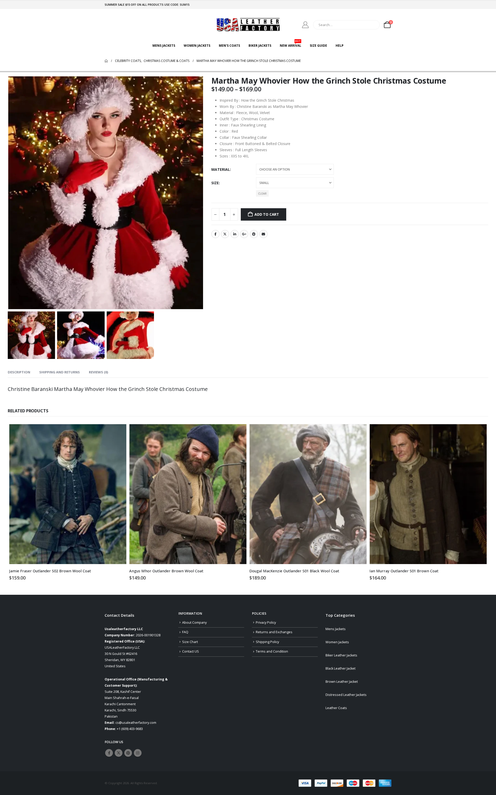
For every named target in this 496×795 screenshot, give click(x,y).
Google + (244, 234)
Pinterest (254, 234)
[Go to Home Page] (106, 61)
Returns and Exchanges (274, 632)
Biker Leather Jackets (341, 655)
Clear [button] (262, 193)
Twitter (225, 234)
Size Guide (318, 45)
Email (263, 234)
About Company (194, 622)
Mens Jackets (163, 45)
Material (220, 169)
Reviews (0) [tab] (98, 372)
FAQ (185, 632)
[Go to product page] (67, 494)
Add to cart (266, 214)
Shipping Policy (267, 642)
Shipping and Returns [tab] (59, 372)
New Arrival (290, 44)
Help (340, 45)
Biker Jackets (260, 45)
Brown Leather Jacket (342, 681)
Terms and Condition (272, 651)
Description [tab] (19, 372)
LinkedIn (234, 234)
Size (215, 182)
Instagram (138, 753)
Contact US (190, 651)
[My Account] (305, 24)
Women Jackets (197, 45)
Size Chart (190, 642)
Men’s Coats (229, 45)
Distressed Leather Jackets (346, 695)
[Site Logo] (248, 24)
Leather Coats (336, 708)
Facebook (215, 234)
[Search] (372, 24)
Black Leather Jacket (340, 668)
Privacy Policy (266, 622)
